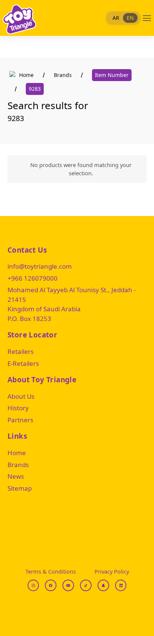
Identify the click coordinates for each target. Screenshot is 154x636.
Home (26, 74)
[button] (147, 18)
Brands (63, 74)
